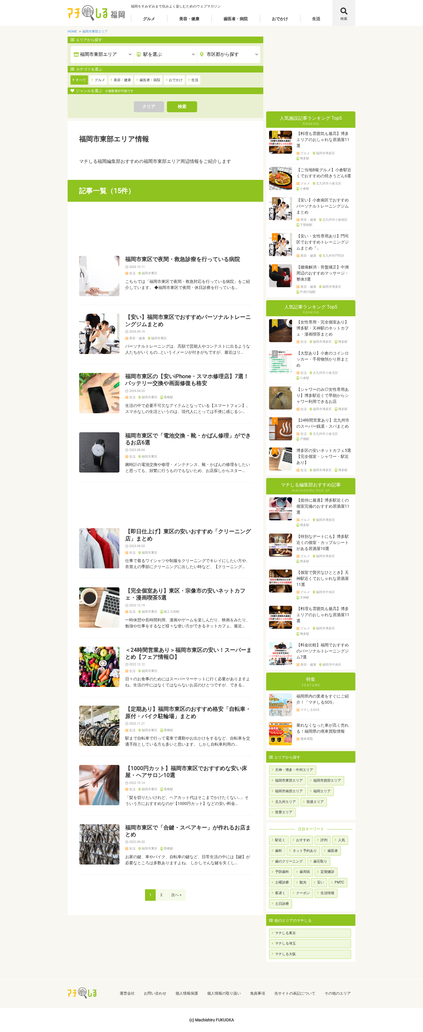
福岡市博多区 (325, 153)
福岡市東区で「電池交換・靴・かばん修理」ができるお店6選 (188, 439)
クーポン (303, 893)
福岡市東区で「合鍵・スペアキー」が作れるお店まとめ (188, 831)
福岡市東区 (149, 273)
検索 (343, 19)
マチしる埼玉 (285, 943)
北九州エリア (285, 802)
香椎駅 (168, 397)
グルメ (149, 18)
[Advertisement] (165, 228)
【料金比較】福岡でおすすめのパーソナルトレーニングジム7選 (322, 651)
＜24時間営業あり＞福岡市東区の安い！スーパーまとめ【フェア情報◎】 (188, 653)
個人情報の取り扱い (224, 993)
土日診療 (282, 904)
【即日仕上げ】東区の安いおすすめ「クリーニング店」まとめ (188, 535)
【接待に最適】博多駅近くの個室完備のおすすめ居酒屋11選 (322, 506)
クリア (148, 106)
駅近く (280, 840)
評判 (324, 840)
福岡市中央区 (325, 592)
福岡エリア (322, 791)
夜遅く (280, 893)
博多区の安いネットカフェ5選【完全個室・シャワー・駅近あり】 (323, 456)
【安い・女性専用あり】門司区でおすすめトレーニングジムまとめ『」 (322, 242)
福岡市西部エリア (327, 780)
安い (320, 882)
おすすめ (303, 840)
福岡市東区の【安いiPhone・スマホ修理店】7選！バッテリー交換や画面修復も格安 (187, 379)
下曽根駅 (306, 225)
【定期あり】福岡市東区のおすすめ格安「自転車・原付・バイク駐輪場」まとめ (188, 712)
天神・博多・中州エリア (294, 770)
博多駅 (304, 158)
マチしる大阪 (285, 954)
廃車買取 (306, 739)
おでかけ (280, 18)
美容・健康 (189, 18)
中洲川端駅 (308, 292)
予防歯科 (282, 872)
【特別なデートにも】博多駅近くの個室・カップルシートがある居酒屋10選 (322, 542)
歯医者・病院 (236, 18)
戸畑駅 (304, 439)
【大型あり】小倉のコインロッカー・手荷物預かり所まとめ (322, 359)
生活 (316, 18)
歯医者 (332, 851)
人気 (341, 840)
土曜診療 (282, 882)
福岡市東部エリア (289, 780)
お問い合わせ (155, 993)
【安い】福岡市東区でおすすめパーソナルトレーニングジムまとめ (188, 320)
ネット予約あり (305, 851)
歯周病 (305, 872)
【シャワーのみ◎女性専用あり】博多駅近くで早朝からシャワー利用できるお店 (322, 395)
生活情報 (327, 893)
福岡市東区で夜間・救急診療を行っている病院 (182, 259)
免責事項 (257, 993)
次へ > (176, 895)
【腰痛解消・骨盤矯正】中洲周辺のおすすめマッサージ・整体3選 (322, 273)
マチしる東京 (285, 933)
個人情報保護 (187, 993)
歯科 (278, 851)
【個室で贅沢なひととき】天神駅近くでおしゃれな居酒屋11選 (322, 578)
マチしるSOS (309, 710)
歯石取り (320, 861)
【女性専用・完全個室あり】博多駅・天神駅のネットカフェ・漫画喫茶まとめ (322, 328)
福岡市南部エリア (289, 791)
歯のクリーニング (289, 861)
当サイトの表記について (294, 993)
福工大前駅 (172, 612)
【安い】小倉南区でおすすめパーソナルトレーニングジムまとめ (322, 206)
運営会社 (127, 993)
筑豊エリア (283, 812)
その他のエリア (338, 993)
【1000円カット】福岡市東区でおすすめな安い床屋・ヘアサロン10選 (186, 771)
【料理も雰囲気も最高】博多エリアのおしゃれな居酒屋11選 (322, 139)
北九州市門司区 (333, 256)
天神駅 (304, 597)
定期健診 (327, 872)
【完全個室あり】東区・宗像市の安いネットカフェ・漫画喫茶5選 (185, 594)
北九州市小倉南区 (335, 220)
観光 (303, 882)
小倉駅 (304, 189)
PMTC (339, 882)
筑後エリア (315, 802)
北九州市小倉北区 (328, 183)
